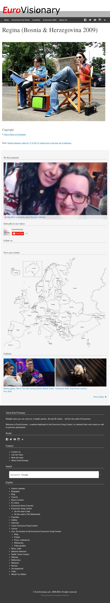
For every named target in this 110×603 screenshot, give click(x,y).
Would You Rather (18, 574)
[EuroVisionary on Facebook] (85, 20)
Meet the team (17, 458)
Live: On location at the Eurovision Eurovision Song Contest (36, 531)
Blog (13, 494)
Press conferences (22, 540)
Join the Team (17, 455)
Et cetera (15, 503)
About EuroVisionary (19, 460)
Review (14, 566)
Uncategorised (17, 569)
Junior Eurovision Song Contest (24, 526)
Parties (17, 537)
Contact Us (16, 452)
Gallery (14, 520)
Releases (15, 563)
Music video (16, 549)
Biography (15, 491)
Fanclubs (15, 517)
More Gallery (99, 397)
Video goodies (20, 546)
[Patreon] (104, 20)
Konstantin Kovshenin (61, 595)
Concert (14, 497)
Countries (36, 20)
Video (13, 571)
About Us (63, 20)
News (6, 20)
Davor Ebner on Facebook (15, 134)
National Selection (18, 551)
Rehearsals (18, 543)
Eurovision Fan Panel (21, 20)
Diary (16, 534)
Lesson (14, 528)
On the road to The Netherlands (27, 514)
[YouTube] (95, 20)
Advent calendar (18, 488)
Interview (15, 523)
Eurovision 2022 (49, 20)
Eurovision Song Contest (21, 508)
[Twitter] (90, 20)
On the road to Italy (22, 511)
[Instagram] (99, 20)
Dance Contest (17, 500)
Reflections (16, 560)
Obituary (14, 557)
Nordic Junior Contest (20, 554)
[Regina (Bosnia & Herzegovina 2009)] (53, 120)
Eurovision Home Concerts (22, 506)
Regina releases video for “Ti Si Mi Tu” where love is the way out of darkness (39, 143)
